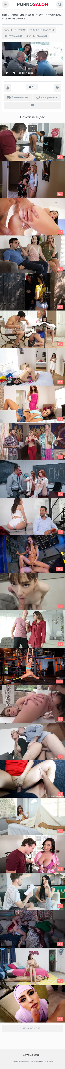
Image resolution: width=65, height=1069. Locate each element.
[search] (59, 4)
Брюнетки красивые (42, 30)
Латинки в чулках (15, 30)
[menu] (5, 4)
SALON (32, 4)
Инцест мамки (13, 36)
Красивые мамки (36, 36)
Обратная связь (31, 1055)
